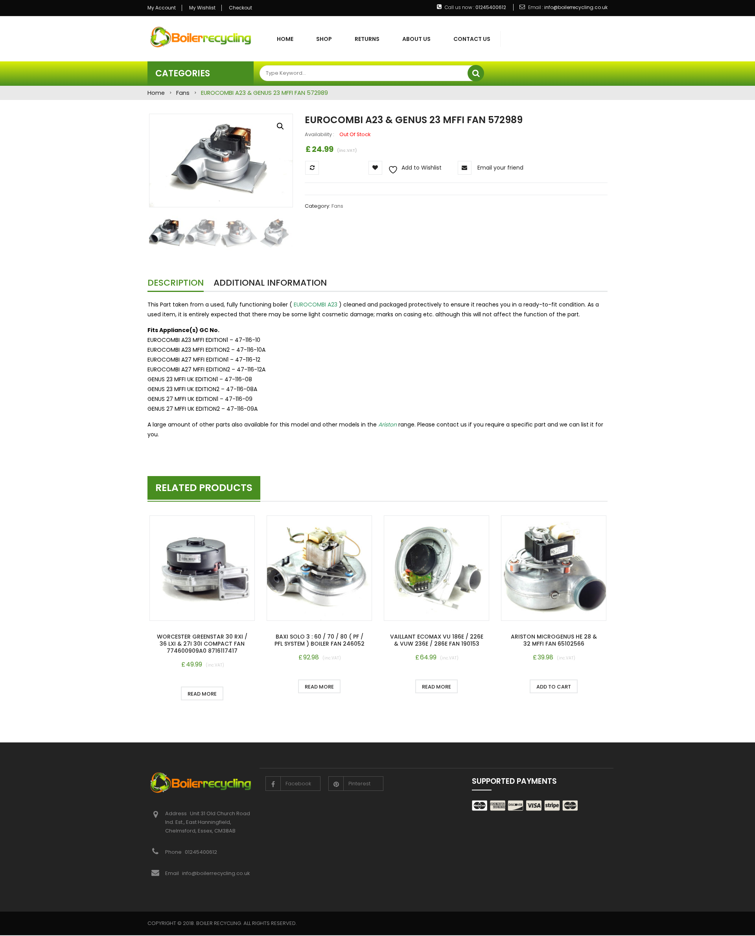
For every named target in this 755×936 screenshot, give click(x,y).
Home (156, 93)
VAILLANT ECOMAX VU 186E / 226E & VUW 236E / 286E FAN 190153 (436, 640)
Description (175, 283)
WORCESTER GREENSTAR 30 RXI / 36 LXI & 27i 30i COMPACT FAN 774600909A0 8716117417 (202, 643)
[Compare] (242, 693)
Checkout (240, 8)
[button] (280, 126)
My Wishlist (202, 8)
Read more (202, 694)
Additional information (270, 283)
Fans (183, 93)
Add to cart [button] (553, 686)
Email (172, 873)
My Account (161, 8)
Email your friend (500, 168)
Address (176, 813)
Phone (174, 852)
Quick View (202, 569)
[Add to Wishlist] (162, 693)
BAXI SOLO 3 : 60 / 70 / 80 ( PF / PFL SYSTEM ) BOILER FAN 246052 (319, 640)
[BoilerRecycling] (200, 37)
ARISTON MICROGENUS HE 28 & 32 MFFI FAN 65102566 (554, 640)
